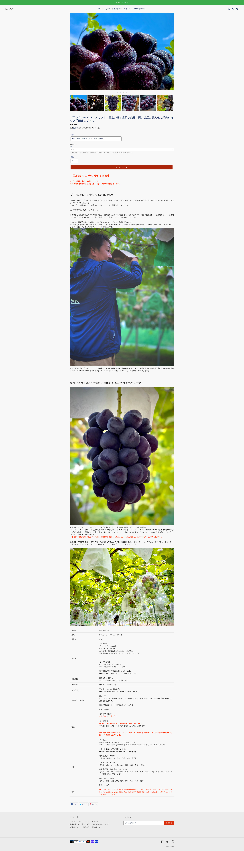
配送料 (75, 128)
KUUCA (172, 846)
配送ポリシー (97, 827)
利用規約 (86, 827)
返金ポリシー (75, 827)
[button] (78, 103)
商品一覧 (95, 821)
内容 (72, 135)
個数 (72, 157)
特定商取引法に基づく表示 (79, 824)
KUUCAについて (83, 821)
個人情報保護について (100, 824)
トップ (72, 821)
